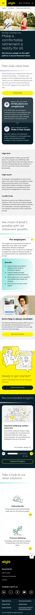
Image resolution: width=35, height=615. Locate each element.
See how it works (17, 334)
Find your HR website (9, 576)
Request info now (17, 387)
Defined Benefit (17, 506)
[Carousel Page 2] (23, 453)
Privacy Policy (6, 604)
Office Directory (6, 601)
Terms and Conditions (25, 601)
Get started (17, 93)
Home (4, 8)
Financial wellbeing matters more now (16, 427)
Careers (4, 580)
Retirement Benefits (23, 8)
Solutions (11, 8)
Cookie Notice (23, 604)
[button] (17, 239)
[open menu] (3, 3)
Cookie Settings (6, 607)
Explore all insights (17, 461)
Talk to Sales (24, 3)
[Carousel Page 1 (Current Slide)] (13, 453)
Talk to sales (6, 573)
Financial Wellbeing (17, 538)
